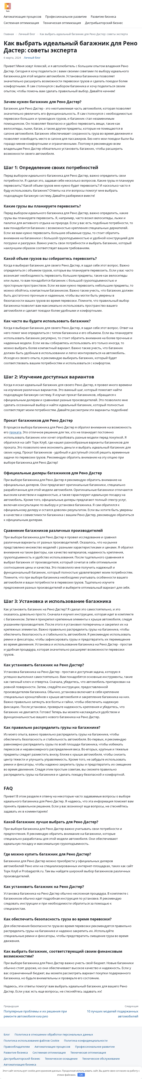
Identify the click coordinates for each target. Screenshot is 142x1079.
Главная (9, 34)
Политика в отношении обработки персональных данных (54, 1034)
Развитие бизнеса (103, 17)
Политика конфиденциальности (86, 1040)
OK (81, 1074)
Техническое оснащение (61, 1058)
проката (15, 432)
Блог (7, 1034)
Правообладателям (17, 1046)
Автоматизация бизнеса (20, 1064)
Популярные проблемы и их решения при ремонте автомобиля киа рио (35, 1011)
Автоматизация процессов (22, 17)
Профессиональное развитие (66, 17)
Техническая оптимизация (62, 23)
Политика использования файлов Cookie (31, 1040)
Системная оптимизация (21, 23)
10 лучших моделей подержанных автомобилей (112, 1011)
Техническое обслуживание (101, 1058)
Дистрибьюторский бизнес (104, 23)
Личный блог (26, 34)
